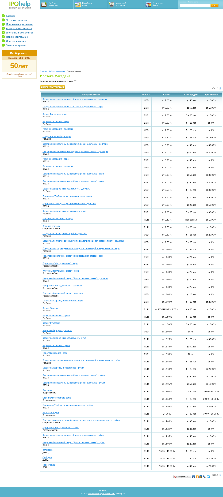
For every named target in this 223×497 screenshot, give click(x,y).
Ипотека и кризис (16, 41)
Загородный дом (51, 412)
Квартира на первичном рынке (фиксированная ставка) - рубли (74, 383)
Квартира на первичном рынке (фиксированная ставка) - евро (73, 174)
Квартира (47, 390)
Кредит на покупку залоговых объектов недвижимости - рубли (73, 435)
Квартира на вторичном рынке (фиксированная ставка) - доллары (75, 151)
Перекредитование (17, 36)
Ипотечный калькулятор (121, 4)
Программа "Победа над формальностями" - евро (67, 196)
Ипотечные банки (158, 4)
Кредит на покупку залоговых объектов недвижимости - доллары (75, 99)
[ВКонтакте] (193, 477)
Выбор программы (57, 71)
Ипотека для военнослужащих (58, 218)
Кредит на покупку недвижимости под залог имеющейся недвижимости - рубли (82, 360)
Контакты (103, 491)
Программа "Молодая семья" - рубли (61, 427)
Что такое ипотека (16, 20)
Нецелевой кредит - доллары (57, 330)
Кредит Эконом (50, 308)
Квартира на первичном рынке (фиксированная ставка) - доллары (75, 144)
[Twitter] (208, 477)
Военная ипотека (51, 226)
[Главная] (20, 8)
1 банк (19, 76)
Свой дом (47, 457)
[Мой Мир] (201, 477)
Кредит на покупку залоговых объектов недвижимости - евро (73, 106)
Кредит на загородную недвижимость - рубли (65, 338)
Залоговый (48, 450)
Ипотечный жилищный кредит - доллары (63, 293)
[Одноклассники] (197, 477)
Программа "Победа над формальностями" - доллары (69, 203)
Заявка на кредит (16, 45)
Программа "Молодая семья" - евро (60, 263)
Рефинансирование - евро (56, 121)
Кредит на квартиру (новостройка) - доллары (65, 233)
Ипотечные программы (19, 24)
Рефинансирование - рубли (56, 315)
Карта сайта (193, 2)
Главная (183, 2)
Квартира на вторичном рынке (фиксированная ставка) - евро (73, 181)
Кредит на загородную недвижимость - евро (64, 211)
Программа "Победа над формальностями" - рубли (68, 405)
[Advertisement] (19, 134)
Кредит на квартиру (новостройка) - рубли (63, 368)
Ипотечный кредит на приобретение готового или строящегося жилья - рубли (81, 420)
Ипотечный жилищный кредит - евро (61, 271)
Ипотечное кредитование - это (101, 493)
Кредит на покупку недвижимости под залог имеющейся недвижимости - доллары (83, 241)
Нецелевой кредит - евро (55, 353)
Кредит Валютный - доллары (57, 136)
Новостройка (49, 465)
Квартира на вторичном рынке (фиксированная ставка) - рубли (74, 375)
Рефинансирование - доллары (58, 129)
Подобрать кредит (87, 4)
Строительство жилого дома (57, 398)
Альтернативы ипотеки (19, 28)
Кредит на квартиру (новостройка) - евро (63, 300)
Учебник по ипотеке (53, 4)
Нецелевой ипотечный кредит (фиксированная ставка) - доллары (75, 278)
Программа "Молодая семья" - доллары (62, 285)
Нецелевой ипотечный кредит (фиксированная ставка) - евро (73, 256)
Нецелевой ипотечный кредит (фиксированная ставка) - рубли (74, 442)
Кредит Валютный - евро (55, 114)
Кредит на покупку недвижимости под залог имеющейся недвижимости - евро (81, 248)
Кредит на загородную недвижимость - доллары (66, 189)
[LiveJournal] (204, 477)
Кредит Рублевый (51, 323)
